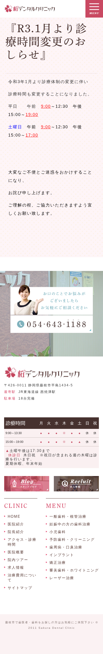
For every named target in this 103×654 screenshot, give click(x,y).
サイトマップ (20, 588)
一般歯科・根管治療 (68, 516)
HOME (14, 516)
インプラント (61, 555)
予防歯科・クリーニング (72, 539)
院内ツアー (18, 560)
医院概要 (16, 552)
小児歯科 (57, 532)
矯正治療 (57, 562)
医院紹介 (16, 524)
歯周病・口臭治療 (65, 547)
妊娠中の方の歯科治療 (70, 524)
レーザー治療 (61, 578)
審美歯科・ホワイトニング (74, 570)
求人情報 (16, 567)
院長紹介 (16, 532)
